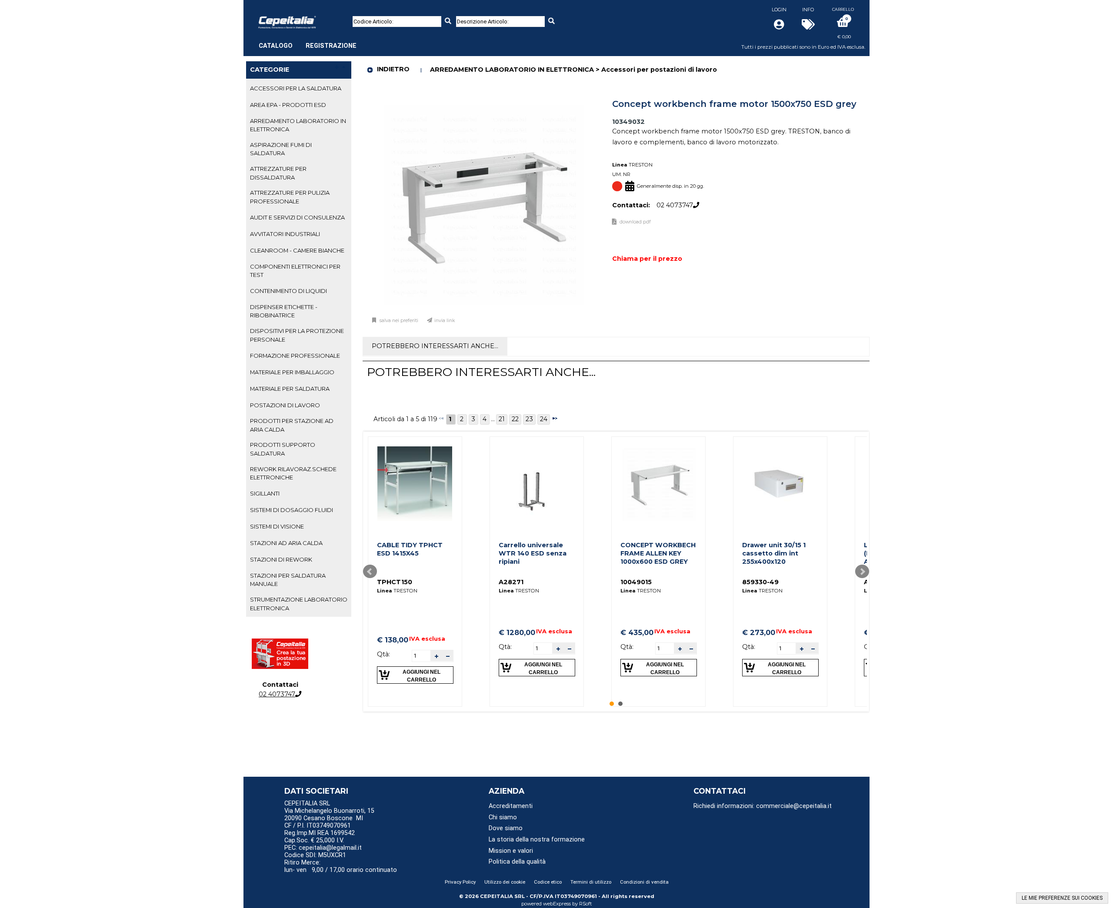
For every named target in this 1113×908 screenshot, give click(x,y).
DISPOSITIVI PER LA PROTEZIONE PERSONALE (297, 335)
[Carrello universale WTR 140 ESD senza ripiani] (536, 483)
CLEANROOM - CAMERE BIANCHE (297, 250)
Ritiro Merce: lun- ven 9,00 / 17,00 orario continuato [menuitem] (340, 866)
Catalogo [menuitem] (276, 46)
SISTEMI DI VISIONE (277, 526)
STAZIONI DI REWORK (281, 559)
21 (502, 419)
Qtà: (383, 654)
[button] (436, 655)
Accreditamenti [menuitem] (511, 806)
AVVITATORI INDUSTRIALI (285, 233)
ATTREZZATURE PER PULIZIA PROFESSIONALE (290, 196)
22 (515, 419)
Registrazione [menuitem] (331, 46)
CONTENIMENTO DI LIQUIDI (288, 290)
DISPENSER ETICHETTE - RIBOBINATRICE (283, 311)
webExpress (557, 904)
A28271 (511, 582)
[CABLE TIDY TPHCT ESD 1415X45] (414, 483)
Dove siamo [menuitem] (506, 828)
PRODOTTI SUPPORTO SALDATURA (282, 448)
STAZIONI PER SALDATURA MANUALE (288, 579)
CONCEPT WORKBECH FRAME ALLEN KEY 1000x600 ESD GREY (658, 553)
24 (543, 419)
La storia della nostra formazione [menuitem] (537, 839)
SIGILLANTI (265, 493)
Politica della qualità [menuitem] (517, 861)
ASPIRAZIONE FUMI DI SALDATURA (281, 148)
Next (862, 572)
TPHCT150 (394, 582)
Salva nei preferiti (399, 320)
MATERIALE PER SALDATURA (290, 388)
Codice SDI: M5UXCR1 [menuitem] (315, 855)
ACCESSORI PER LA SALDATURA (295, 88)
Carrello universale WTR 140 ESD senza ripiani (532, 553)
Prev (370, 572)
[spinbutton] (421, 655)
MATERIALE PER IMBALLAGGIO (292, 372)
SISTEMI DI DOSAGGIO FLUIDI (291, 509)
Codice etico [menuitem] (548, 882)
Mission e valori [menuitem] (511, 851)
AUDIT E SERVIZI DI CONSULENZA (297, 217)
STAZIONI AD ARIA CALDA (286, 542)
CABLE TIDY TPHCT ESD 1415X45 (410, 549)
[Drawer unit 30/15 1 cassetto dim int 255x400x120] (780, 483)
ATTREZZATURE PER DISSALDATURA (278, 172)
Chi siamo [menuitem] (503, 817)
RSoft (585, 904)
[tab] (298, 88)
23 (529, 419)
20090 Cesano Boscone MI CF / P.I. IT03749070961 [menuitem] (323, 822)
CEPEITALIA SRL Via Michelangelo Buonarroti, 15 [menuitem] (329, 807)
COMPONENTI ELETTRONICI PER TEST (295, 270)
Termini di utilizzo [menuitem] (590, 882)
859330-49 (760, 582)
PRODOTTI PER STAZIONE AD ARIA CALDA (291, 424)
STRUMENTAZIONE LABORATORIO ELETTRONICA (298, 603)
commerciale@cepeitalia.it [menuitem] (794, 806)
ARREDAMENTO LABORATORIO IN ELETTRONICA (298, 125)
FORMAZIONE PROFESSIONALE (295, 355)
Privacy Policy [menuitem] (460, 882)
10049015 (636, 582)
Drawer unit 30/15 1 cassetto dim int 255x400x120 (774, 553)
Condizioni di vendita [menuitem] (644, 882)
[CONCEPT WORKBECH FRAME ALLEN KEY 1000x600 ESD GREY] (658, 483)
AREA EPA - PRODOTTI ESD (288, 104)
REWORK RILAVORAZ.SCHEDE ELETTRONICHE (293, 473)
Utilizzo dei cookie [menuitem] (504, 882)
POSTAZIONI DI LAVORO (285, 405)
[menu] (307, 41)
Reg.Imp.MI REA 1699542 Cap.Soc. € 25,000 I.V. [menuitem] (319, 836)
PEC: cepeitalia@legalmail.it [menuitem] (323, 847)
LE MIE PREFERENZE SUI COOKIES (1062, 898)
